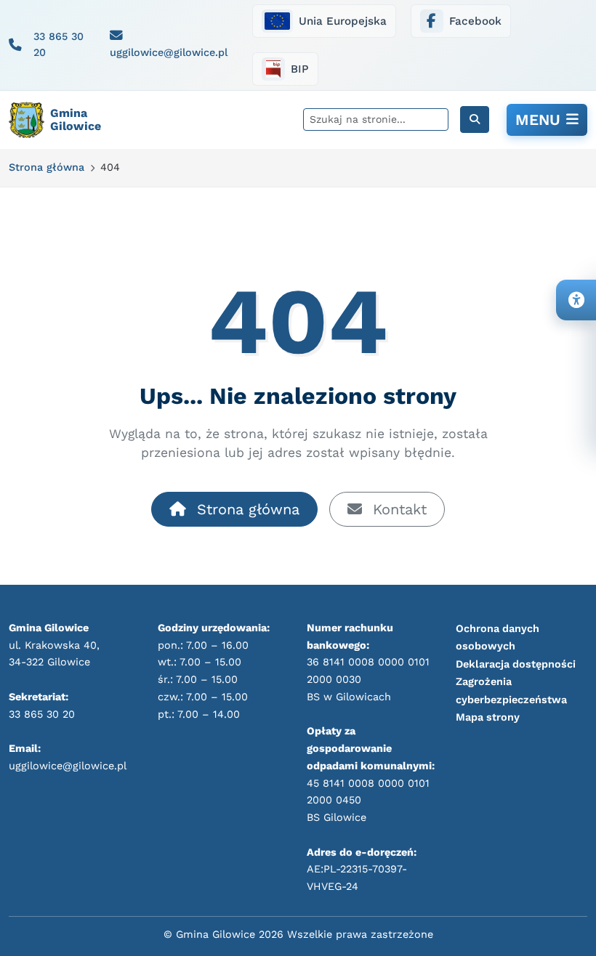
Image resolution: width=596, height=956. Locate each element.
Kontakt (397, 509)
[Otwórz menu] (547, 120)
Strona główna (245, 509)
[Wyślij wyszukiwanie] (474, 119)
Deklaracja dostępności (516, 664)
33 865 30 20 (58, 44)
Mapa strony (488, 717)
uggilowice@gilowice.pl (168, 52)
